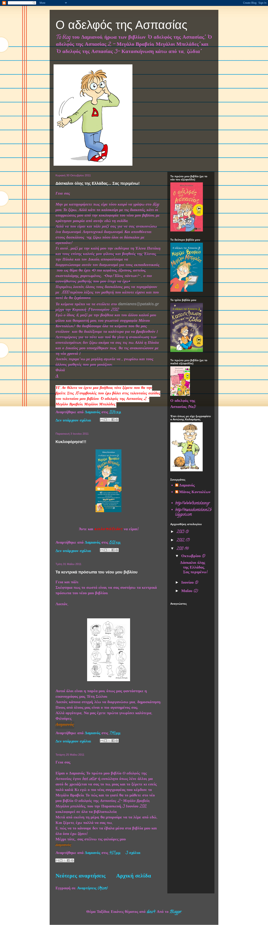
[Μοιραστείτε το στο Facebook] (113, 420)
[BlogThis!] (106, 420)
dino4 (151, 912)
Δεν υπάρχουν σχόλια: (74, 421)
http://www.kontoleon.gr (192, 503)
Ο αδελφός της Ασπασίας (121, 24)
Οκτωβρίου (191, 556)
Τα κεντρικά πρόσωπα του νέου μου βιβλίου (97, 572)
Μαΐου (187, 591)
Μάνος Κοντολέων (195, 492)
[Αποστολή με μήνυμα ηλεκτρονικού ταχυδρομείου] (102, 420)
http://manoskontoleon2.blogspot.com (193, 512)
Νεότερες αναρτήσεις (81, 876)
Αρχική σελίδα (133, 876)
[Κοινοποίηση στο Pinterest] (117, 420)
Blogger (175, 912)
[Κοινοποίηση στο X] (109, 420)
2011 (180, 549)
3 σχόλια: (133, 853)
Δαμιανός (187, 486)
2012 (181, 540)
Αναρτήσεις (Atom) (92, 889)
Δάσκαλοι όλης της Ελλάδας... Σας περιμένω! (98, 183)
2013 (181, 532)
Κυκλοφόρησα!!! (71, 442)
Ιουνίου (188, 583)
